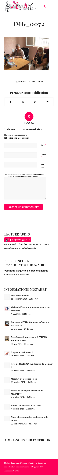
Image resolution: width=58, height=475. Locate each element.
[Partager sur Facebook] (10, 102)
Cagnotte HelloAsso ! (22, 352)
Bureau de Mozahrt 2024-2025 (26, 405)
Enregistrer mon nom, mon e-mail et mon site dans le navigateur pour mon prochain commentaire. (26, 176)
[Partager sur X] (23, 102)
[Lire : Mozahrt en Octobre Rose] (7, 380)
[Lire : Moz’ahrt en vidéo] (7, 297)
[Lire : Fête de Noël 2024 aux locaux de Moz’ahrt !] (7, 365)
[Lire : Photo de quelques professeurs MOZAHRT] (7, 392)
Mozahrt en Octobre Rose (24, 379)
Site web (42, 166)
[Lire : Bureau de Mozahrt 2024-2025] (7, 406)
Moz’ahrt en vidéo (20, 295)
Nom (43, 145)
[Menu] (50, 6)
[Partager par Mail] (47, 102)
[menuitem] (43, 6)
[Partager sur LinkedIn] (35, 102)
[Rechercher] (43, 6)
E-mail (43, 156)
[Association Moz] (24, 6)
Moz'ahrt (38, 81)
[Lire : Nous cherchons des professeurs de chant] (7, 418)
